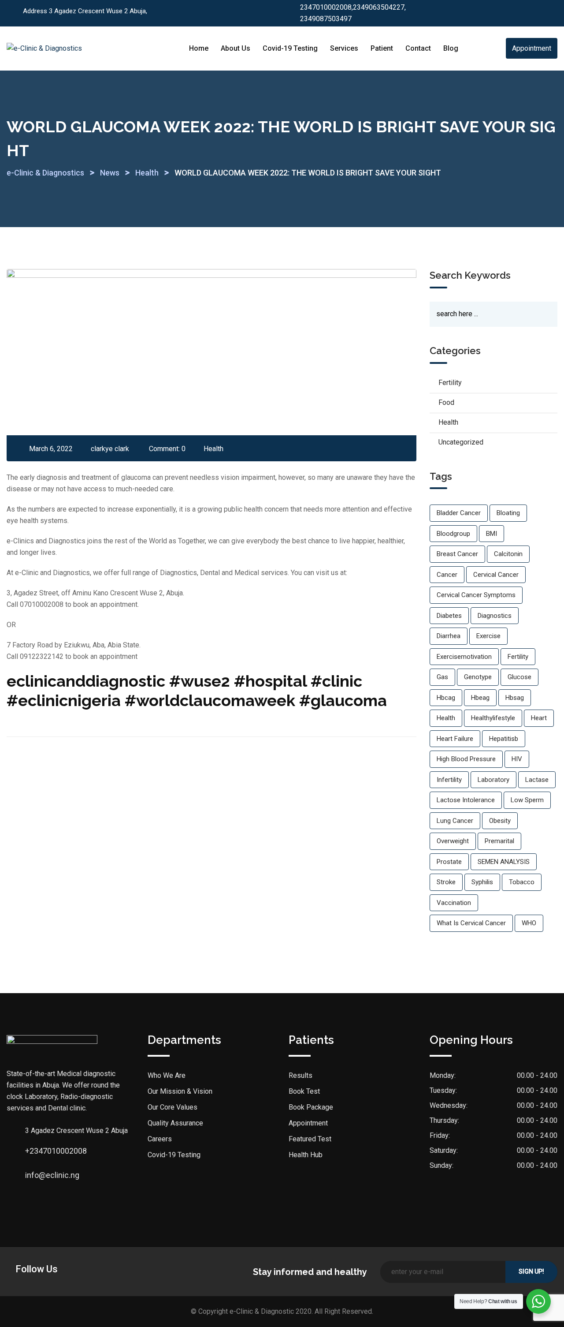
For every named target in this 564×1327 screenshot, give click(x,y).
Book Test (304, 1091)
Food (446, 402)
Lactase (537, 780)
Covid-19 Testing (290, 48)
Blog (450, 48)
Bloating (508, 513)
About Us (235, 48)
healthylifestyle (493, 718)
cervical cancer (496, 575)
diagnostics (495, 616)
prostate (449, 862)
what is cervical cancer (471, 923)
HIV (517, 759)
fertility (518, 657)
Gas (442, 677)
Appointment (531, 48)
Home (198, 48)
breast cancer (457, 554)
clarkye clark (110, 449)
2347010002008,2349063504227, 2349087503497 (353, 13)
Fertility (450, 382)
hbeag (480, 698)
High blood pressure (466, 759)
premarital (499, 841)
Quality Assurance (175, 1123)
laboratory (493, 780)
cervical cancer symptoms (476, 595)
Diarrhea (448, 636)
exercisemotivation (464, 657)
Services (344, 48)
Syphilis (482, 882)
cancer (447, 575)
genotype (478, 677)
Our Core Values (172, 1107)
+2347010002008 (34, 1150)
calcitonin (508, 554)
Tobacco (521, 882)
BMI (491, 534)
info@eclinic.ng (34, 1175)
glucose (519, 677)
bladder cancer (459, 513)
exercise (488, 636)
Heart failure (455, 739)
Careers (160, 1139)
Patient (382, 48)
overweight (453, 841)
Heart (539, 718)
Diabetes (449, 616)
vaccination (454, 903)
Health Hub (306, 1155)
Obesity (500, 821)
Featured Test (310, 1139)
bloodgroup (453, 534)
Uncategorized (460, 442)
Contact (418, 48)
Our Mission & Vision (180, 1091)
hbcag (446, 698)
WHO (529, 923)
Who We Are (167, 1075)
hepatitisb (503, 739)
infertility (449, 780)
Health (213, 449)
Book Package (311, 1107)
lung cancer (455, 821)
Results (300, 1075)
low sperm (527, 800)
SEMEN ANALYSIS (504, 862)
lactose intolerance (466, 800)
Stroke (446, 882)
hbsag (514, 698)
